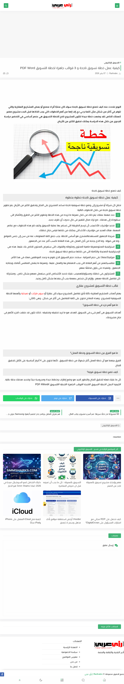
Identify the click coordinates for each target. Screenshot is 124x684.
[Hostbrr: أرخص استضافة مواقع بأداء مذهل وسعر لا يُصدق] (62, 503)
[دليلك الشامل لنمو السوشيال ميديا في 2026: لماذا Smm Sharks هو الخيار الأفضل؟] (22, 467)
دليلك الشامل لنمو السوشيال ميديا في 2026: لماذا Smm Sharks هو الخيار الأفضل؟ (22, 484)
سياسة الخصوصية (69, 652)
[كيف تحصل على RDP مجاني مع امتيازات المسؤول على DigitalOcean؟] (102, 503)
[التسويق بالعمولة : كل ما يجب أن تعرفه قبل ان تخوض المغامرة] (62, 467)
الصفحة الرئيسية (70, 647)
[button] (94, 398)
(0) (4, 73)
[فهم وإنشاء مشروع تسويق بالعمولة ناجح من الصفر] (102, 467)
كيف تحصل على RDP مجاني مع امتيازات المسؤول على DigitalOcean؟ (103, 521)
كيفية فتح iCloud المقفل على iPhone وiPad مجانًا (23, 521)
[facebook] (2, 674)
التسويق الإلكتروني (111, 62)
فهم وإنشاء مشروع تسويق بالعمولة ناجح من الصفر (103, 484)
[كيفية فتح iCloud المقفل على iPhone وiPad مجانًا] (22, 503)
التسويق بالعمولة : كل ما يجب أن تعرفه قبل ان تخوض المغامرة (62, 484)
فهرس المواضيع (69, 657)
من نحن (73, 662)
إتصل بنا (73, 666)
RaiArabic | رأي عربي (94, 674)
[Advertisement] (62, 34)
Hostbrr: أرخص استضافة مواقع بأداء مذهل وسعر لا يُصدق (63, 521)
